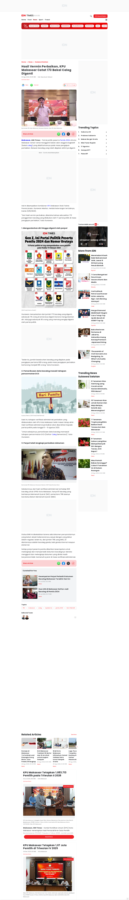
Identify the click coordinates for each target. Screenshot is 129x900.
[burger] (106, 20)
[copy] (73, 134)
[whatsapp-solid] (58, 134)
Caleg (54, 434)
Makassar (25, 140)
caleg (29, 145)
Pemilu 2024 (65, 140)
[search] (91, 16)
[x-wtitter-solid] (68, 134)
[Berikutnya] (77, 720)
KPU (49, 206)
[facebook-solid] (63, 134)
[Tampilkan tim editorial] (75, 617)
